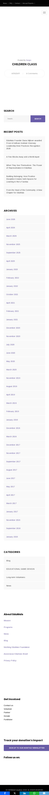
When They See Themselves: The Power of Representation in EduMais (24, 166)
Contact (17, 3)
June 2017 (10, 478)
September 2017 (13, 461)
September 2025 (13, 253)
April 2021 (10, 303)
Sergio (28, 60)
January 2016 (12, 537)
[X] (15, 793)
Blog (8, 561)
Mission (7, 620)
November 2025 (13, 244)
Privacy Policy (10, 660)
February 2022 (12, 278)
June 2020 (10, 353)
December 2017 (13, 445)
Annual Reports (28, 3)
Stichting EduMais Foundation (17, 647)
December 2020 (13, 328)
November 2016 (13, 520)
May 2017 (10, 486)
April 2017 (10, 495)
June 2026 (10, 219)
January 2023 (12, 269)
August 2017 (11, 470)
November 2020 (13, 336)
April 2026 (10, 228)
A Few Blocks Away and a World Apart (22, 157)
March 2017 (11, 503)
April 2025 (10, 261)
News (5, 3)
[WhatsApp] (34, 793)
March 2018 (11, 436)
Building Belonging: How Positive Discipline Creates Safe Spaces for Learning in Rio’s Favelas (21, 179)
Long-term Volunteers (15, 577)
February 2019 (12, 411)
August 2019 (11, 386)
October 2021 (12, 294)
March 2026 (11, 236)
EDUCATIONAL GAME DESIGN (20, 569)
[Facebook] (5, 793)
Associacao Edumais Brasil (16, 654)
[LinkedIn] (24, 793)
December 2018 (13, 428)
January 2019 (12, 420)
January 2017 (12, 512)
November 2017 (13, 453)
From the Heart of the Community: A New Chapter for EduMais (24, 191)
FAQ (10, 3)
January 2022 (12, 286)
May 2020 (10, 361)
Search (37, 119)
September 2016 (13, 528)
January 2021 (12, 319)
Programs (8, 627)
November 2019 (13, 378)
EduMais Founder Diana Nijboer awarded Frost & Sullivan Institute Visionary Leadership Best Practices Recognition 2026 (24, 144)
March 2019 (11, 403)
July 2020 (10, 344)
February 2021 (12, 311)
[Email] (44, 793)
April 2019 (10, 395)
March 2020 (11, 370)
